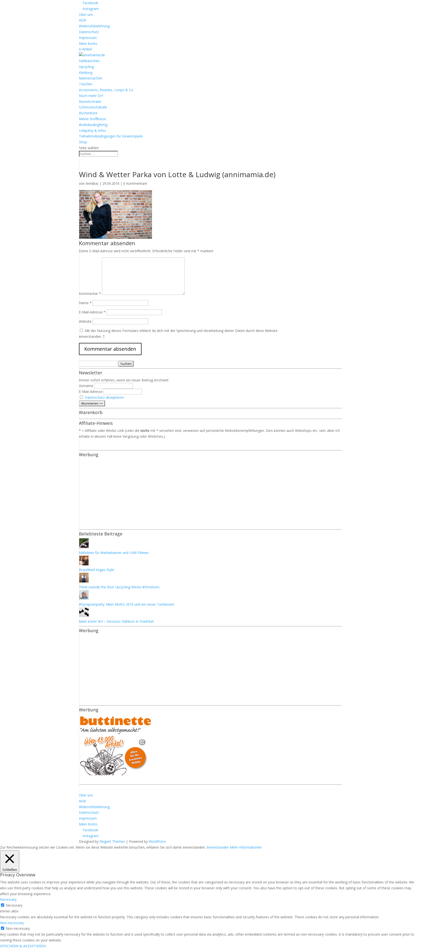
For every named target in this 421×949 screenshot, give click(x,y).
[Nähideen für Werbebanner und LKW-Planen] (84, 546)
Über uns (86, 14)
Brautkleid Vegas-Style (96, 569)
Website (85, 321)
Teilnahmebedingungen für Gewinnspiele (111, 136)
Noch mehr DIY (91, 95)
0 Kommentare (135, 183)
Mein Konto (88, 43)
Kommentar (90, 293)
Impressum (88, 37)
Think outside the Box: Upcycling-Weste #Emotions (119, 587)
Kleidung (85, 72)
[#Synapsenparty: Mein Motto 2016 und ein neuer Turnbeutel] (84, 598)
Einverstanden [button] (218, 847)
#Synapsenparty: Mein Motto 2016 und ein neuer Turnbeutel (126, 604)
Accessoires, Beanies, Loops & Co (106, 89)
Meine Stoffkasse (92, 118)
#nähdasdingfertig (93, 124)
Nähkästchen (89, 60)
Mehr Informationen (246, 847)
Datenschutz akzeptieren (104, 397)
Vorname (86, 385)
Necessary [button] (8, 899)
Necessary (14, 905)
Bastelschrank (90, 101)
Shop (83, 142)
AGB (82, 20)
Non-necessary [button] (12, 922)
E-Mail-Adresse (92, 312)
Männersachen (90, 78)
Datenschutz (89, 31)
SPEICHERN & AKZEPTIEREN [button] (23, 946)
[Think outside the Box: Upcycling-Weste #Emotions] (84, 581)
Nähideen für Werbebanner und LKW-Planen (114, 552)
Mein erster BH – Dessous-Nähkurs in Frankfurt (116, 621)
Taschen (85, 84)
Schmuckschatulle (93, 107)
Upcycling (86, 66)
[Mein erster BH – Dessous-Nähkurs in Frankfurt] (84, 615)
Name (85, 302)
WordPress (157, 841)
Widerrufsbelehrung (94, 26)
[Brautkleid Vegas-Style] (84, 564)
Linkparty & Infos (92, 130)
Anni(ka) (92, 183)
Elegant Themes (112, 841)
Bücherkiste (88, 113)
